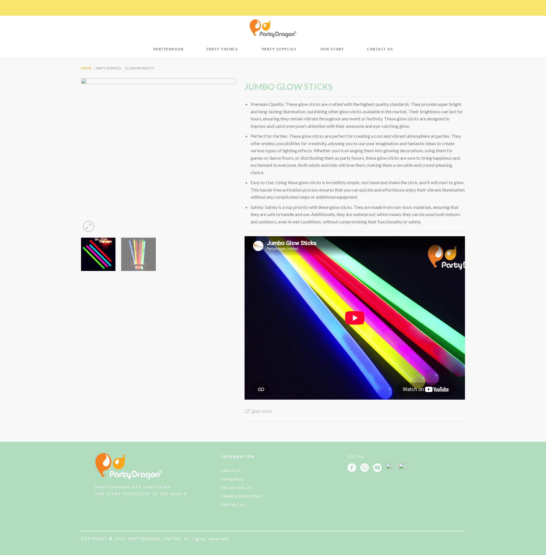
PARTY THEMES (222, 49)
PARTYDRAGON (168, 49)
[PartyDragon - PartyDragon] (273, 28)
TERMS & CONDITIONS (241, 496)
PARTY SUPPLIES (279, 49)
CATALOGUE (232, 479)
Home (86, 68)
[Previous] (91, 155)
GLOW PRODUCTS (139, 68)
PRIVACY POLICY (236, 488)
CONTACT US (380, 49)
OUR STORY (332, 49)
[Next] (226, 155)
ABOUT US (230, 471)
